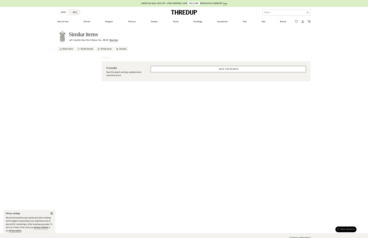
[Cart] (309, 21)
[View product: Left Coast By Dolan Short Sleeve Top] (62, 36)
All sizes (122, 49)
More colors (68, 49)
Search (267, 12)
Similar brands (87, 49)
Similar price (106, 49)
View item (113, 40)
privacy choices (41, 227)
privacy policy (15, 230)
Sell (75, 12)
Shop (63, 12)
